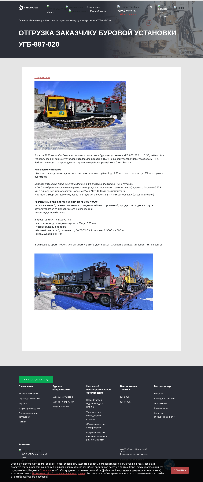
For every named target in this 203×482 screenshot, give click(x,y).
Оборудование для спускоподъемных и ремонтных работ (96, 436)
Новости (158, 393)
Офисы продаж (128, 14)
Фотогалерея (160, 403)
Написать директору (36, 379)
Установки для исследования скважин (93, 415)
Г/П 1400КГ (126, 401)
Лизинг (22, 421)
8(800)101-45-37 (126, 10)
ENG (151, 7)
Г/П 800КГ (125, 397)
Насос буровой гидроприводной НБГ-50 (94, 403)
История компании (28, 393)
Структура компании (29, 398)
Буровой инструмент (63, 401)
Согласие (45, 470)
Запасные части (60, 406)
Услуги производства (29, 408)
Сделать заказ (93, 7)
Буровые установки (62, 397)
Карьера (23, 403)
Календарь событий (164, 398)
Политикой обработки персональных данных (58, 473)
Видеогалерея (161, 408)
